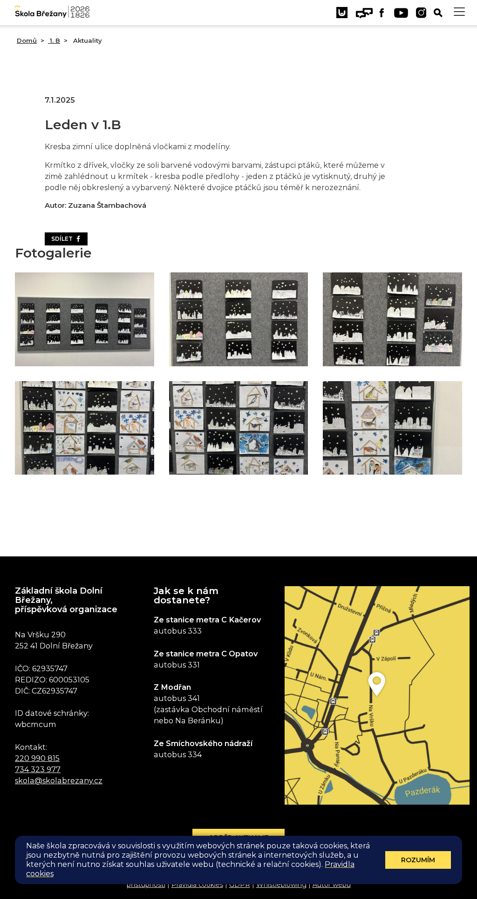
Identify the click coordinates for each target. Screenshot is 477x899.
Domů (27, 40)
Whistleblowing (281, 884)
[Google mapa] (377, 695)
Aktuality (86, 40)
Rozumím (418, 860)
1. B (54, 40)
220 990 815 (37, 758)
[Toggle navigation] (459, 12)
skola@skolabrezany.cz (58, 780)
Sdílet (63, 238)
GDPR (239, 884)
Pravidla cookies (197, 884)
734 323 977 (38, 769)
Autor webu (332, 884)
